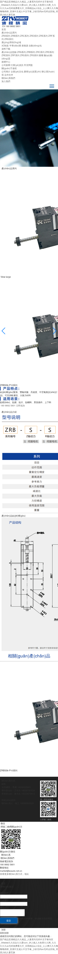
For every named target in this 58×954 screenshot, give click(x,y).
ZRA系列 (6, 35)
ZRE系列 (43, 35)
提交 (8, 920)
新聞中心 (6, 61)
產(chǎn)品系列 (9, 32)
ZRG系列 (8, 39)
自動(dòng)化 (35, 45)
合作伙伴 (8, 74)
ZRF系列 (15, 55)
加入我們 (6, 81)
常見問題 (28, 65)
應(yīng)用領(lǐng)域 (11, 42)
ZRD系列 (34, 35)
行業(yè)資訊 (17, 65)
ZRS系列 (34, 55)
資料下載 (6, 48)
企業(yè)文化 (17, 71)
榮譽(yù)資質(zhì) (32, 71)
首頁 (4, 29)
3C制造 (5, 45)
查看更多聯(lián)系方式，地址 (14, 873)
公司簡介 (6, 71)
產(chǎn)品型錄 (9, 52)
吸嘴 (41, 55)
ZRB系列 (15, 35)
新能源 (25, 45)
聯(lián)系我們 (8, 78)
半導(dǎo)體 (15, 45)
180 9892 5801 (7, 405)
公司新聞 (6, 65)
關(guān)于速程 (9, 68)
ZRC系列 (24, 35)
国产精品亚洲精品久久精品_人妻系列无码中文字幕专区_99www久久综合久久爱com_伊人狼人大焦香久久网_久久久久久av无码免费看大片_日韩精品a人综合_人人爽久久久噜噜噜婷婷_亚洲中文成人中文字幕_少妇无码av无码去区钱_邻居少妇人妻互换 (29, 8)
